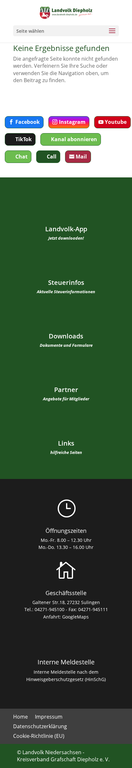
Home (20, 717)
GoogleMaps (75, 617)
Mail (81, 156)
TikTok (23, 139)
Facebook (27, 121)
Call (51, 156)
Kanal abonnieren (74, 139)
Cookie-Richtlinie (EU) (38, 736)
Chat (21, 156)
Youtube (116, 121)
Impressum (48, 717)
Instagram (72, 121)
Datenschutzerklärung (40, 727)
